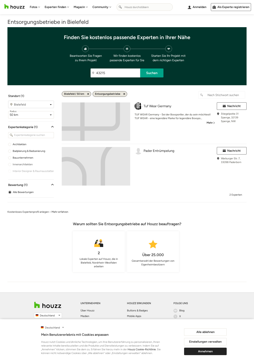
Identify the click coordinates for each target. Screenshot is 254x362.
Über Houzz (87, 310)
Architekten (19, 144)
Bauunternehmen (23, 157)
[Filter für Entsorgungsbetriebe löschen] (124, 94)
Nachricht (234, 106)
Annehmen (205, 351)
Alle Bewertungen (23, 192)
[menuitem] (35, 7)
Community (100, 7)
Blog (181, 310)
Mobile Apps (134, 316)
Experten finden (55, 7)
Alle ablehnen (205, 332)
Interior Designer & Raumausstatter (33, 171)
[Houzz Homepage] (14, 6)
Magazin (79, 7)
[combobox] (145, 7)
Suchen (151, 73)
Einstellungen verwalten (205, 341)
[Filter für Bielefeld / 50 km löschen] (88, 94)
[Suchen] (120, 7)
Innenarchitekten (23, 164)
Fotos (33, 7)
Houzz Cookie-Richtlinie (142, 349)
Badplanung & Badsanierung (29, 151)
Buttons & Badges (137, 310)
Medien (85, 316)
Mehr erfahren (60, 211)
